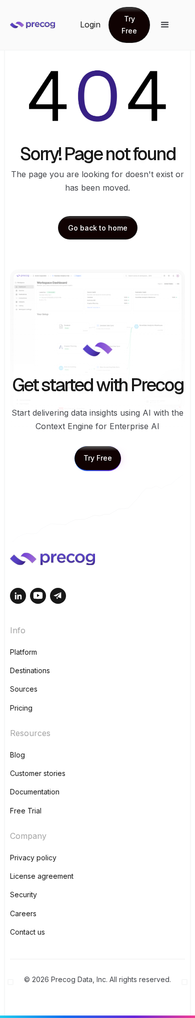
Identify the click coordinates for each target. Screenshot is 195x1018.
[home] (45, 25)
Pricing (21, 708)
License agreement (42, 876)
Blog (17, 755)
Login (90, 24)
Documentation (35, 791)
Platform (23, 652)
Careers (23, 913)
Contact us (27, 932)
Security (23, 894)
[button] (165, 25)
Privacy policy (33, 857)
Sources (24, 689)
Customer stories (38, 773)
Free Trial (26, 810)
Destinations (30, 670)
